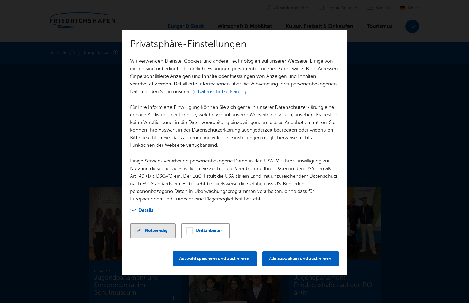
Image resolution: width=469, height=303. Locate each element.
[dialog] (234, 151)
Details (145, 210)
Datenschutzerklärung (222, 91)
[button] (153, 230)
